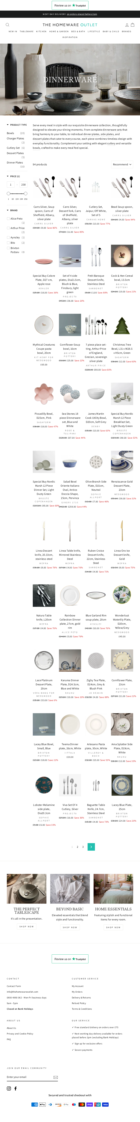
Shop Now (26, 926)
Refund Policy (79, 1003)
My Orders (77, 991)
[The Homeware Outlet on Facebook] (15, 1088)
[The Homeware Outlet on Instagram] (9, 1088)
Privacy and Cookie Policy (20, 1033)
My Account (77, 986)
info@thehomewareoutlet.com (22, 991)
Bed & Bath (78, 31)
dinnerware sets (112, 129)
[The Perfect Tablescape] (26, 889)
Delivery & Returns (81, 997)
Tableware (27, 31)
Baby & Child (111, 31)
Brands (126, 31)
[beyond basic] (70, 889)
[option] (70, 14)
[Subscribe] (55, 1077)
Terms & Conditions (82, 1008)
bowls (36, 148)
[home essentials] (113, 889)
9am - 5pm (12, 1003)
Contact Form (14, 986)
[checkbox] (16, 133)
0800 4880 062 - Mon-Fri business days (27, 997)
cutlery (111, 143)
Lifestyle (94, 31)
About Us (11, 1027)
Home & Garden (59, 31)
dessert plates (41, 139)
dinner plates (91, 134)
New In (13, 31)
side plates (107, 134)
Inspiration (70, 37)
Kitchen (41, 31)
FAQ (9, 1039)
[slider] (8, 193)
